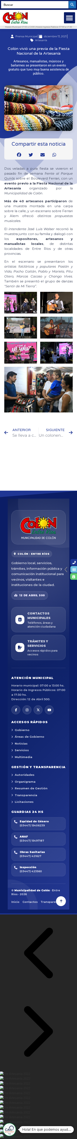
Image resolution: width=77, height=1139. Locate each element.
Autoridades (24, 774)
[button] (69, 18)
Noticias (21, 743)
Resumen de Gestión (31, 788)
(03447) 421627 (30, 856)
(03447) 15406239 (32, 825)
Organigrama (25, 781)
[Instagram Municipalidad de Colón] (26, 709)
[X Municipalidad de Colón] (38, 709)
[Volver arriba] (61, 901)
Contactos (30, 902)
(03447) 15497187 (32, 840)
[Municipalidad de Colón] (38, 527)
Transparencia (26, 795)
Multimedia (23, 757)
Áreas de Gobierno (29, 736)
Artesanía (41, 40)
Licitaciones (24, 801)
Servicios (22, 750)
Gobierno (22, 730)
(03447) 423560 (31, 871)
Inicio (15, 902)
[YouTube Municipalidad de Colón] (49, 709)
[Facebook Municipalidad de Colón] (15, 709)
